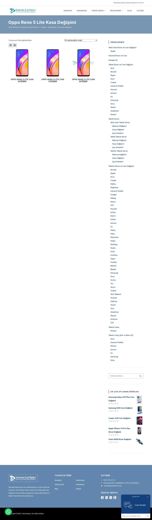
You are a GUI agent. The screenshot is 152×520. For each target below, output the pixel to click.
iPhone (113, 331)
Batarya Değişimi (119, 126)
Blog (129, 11)
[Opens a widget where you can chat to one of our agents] (135, 506)
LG (111, 97)
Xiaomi (113, 114)
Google (113, 195)
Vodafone (114, 111)
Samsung (114, 100)
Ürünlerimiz (115, 11)
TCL (112, 284)
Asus (112, 79)
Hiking (113, 198)
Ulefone (113, 301)
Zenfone (113, 319)
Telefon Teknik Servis (119, 151)
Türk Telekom (115, 294)
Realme (113, 266)
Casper (113, 82)
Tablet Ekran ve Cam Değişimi (121, 65)
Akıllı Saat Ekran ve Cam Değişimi (122, 48)
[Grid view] (10, 45)
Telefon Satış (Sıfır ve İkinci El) (121, 335)
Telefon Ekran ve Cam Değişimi (121, 166)
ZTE (112, 323)
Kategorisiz (113, 60)
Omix (112, 252)
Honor (113, 202)
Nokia (112, 241)
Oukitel (113, 262)
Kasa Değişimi (118, 130)
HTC (112, 205)
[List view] (15, 45)
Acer (112, 68)
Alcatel (113, 72)
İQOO (113, 216)
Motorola (114, 237)
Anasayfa (68, 11)
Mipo (112, 234)
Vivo (112, 308)
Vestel (113, 107)
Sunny (113, 280)
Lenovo (113, 93)
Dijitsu (113, 184)
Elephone (114, 187)
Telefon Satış (114, 327)
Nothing (113, 244)
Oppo (112, 259)
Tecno (112, 287)
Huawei (113, 90)
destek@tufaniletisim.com (113, 486)
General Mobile (116, 86)
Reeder (113, 269)
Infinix (113, 212)
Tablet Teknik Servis (118, 137)
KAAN (113, 220)
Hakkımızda (82, 11)
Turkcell (113, 298)
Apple (112, 51)
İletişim (140, 11)
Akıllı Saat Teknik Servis (120, 122)
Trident (113, 291)
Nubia (112, 248)
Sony (112, 104)
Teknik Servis (98, 11)
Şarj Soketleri (117, 133)
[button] (8, 511)
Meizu (113, 230)
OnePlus (114, 255)
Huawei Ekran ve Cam (118, 56)
